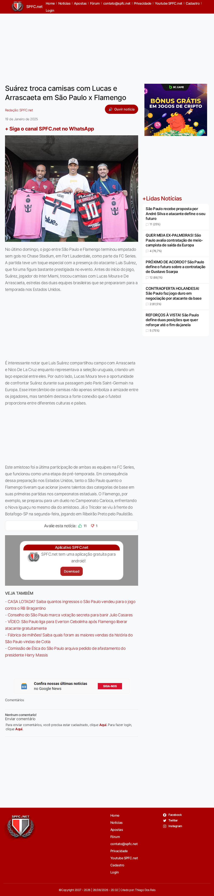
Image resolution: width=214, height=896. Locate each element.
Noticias (116, 822)
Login (50, 10)
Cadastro (117, 865)
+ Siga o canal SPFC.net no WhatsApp (49, 129)
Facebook (175, 814)
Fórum (115, 837)
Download (71, 571)
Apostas (116, 830)
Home (114, 815)
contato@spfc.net (124, 844)
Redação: (19, 110)
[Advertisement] (107, 46)
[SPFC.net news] (72, 686)
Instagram (175, 826)
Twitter (173, 820)
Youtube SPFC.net (124, 858)
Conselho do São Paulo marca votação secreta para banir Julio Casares (70, 614)
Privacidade (119, 851)
